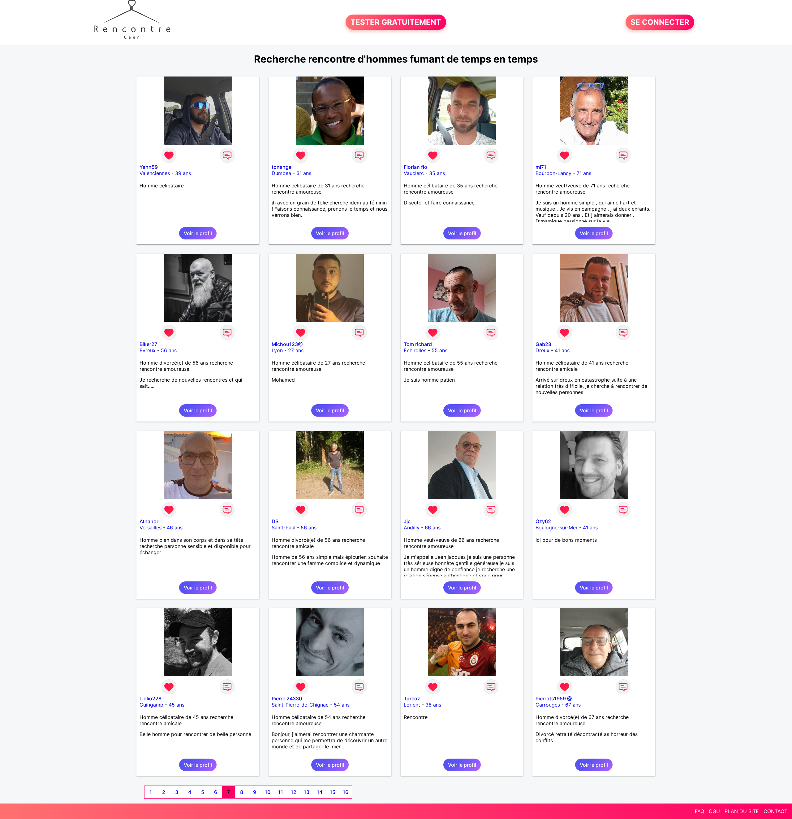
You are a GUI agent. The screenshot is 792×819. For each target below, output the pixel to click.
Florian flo (415, 167)
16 (345, 792)
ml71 (541, 167)
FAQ (699, 811)
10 (267, 792)
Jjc (407, 521)
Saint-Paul (283, 527)
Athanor (149, 521)
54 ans (342, 705)
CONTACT (775, 811)
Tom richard (418, 344)
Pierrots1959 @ (554, 698)
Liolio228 (150, 698)
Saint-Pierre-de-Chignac (300, 705)
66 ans (433, 527)
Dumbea (281, 173)
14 (319, 792)
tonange (281, 167)
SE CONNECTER (660, 22)
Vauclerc (414, 173)
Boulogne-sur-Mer (557, 527)
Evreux (148, 350)
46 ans (175, 527)
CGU (714, 811)
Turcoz (412, 698)
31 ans (303, 173)
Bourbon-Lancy (553, 173)
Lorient (412, 705)
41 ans (562, 350)
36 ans (433, 705)
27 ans (295, 350)
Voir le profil (198, 233)
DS (275, 521)
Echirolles (415, 350)
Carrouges (548, 705)
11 (280, 792)
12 (293, 792)
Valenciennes (155, 173)
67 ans (573, 705)
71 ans (584, 173)
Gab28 (543, 344)
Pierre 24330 (287, 698)
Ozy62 (543, 521)
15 (332, 792)
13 (306, 792)
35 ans (437, 173)
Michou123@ (287, 344)
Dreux (542, 350)
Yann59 (149, 167)
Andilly (412, 527)
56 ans (169, 350)
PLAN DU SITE (742, 811)
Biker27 (148, 344)
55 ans (439, 350)
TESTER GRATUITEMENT (396, 22)
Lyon (277, 350)
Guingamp (151, 705)
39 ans (183, 173)
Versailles (150, 527)
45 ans (176, 705)
